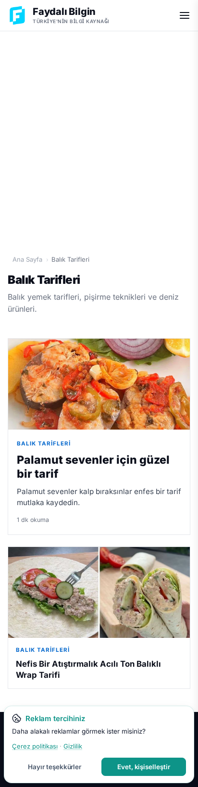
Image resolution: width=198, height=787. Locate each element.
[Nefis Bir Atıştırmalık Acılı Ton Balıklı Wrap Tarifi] (99, 592)
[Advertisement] (99, 138)
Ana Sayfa (27, 259)
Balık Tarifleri (44, 443)
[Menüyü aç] (184, 15)
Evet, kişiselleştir (143, 767)
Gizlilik (72, 746)
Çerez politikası (35, 746)
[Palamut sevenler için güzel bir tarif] (99, 384)
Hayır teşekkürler (54, 767)
